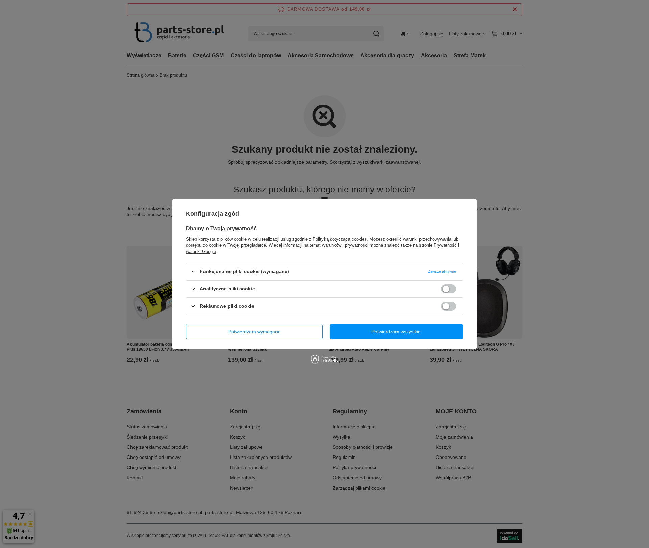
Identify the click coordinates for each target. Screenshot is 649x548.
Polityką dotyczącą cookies (340, 238)
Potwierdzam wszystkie (396, 331)
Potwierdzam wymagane (254, 331)
